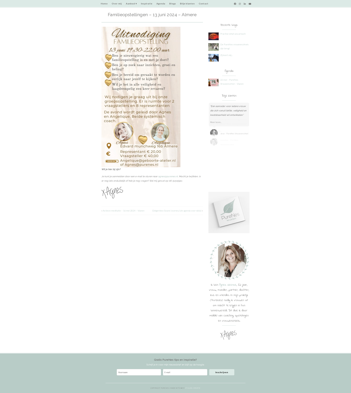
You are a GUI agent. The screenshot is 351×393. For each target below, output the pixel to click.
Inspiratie (146, 3)
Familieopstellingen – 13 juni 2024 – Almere (152, 14)
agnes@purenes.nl (168, 176)
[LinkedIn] (245, 4)
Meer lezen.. (216, 122)
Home (104, 3)
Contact (203, 3)
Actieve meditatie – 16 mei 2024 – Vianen (123, 210)
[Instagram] (240, 4)
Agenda (160, 3)
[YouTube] (250, 4)
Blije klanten (187, 3)
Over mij (117, 3)
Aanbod (130, 3)
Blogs (172, 3)
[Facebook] (235, 4)
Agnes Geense (227, 285)
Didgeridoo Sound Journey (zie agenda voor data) (176, 210)
